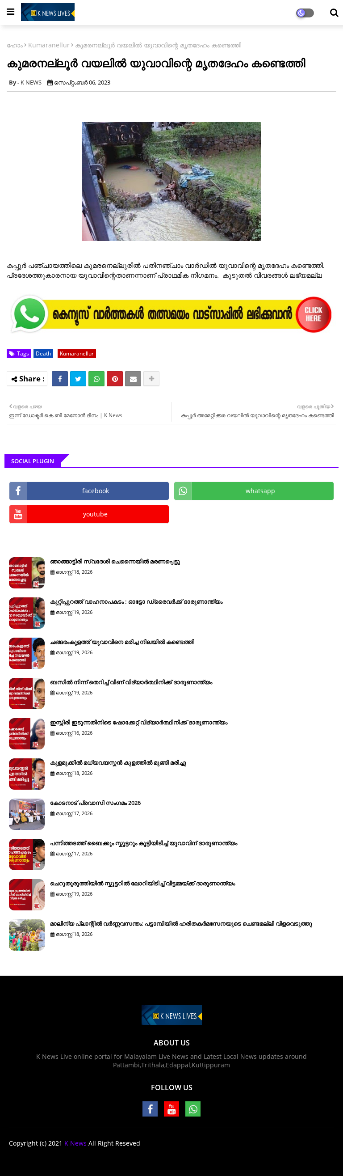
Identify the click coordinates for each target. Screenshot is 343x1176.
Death (43, 353)
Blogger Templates (190, 1158)
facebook (95, 490)
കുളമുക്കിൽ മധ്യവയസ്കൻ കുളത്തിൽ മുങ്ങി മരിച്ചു (118, 762)
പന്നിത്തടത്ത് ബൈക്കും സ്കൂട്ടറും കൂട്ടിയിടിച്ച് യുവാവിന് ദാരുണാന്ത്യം (143, 843)
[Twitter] (78, 378)
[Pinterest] (115, 378)
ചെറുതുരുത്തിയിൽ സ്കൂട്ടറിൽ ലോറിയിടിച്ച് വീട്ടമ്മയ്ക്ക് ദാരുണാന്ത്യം (142, 883)
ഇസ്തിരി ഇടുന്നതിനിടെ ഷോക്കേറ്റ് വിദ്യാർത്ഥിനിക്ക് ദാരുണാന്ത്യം (138, 722)
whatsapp (260, 490)
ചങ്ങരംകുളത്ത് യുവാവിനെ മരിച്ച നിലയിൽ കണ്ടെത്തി (122, 642)
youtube (95, 514)
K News (75, 1143)
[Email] (133, 378)
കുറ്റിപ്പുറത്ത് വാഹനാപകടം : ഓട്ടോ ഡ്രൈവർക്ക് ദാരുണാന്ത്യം (136, 601)
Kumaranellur (49, 45)
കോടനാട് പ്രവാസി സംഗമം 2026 (95, 803)
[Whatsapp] (96, 378)
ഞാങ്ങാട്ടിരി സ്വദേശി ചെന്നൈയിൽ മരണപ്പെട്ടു (115, 561)
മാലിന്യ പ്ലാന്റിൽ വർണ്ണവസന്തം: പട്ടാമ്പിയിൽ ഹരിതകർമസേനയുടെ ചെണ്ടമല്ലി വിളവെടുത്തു (181, 923)
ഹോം (15, 45)
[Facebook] (60, 378)
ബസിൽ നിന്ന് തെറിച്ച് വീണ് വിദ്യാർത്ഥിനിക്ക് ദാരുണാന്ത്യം (131, 682)
